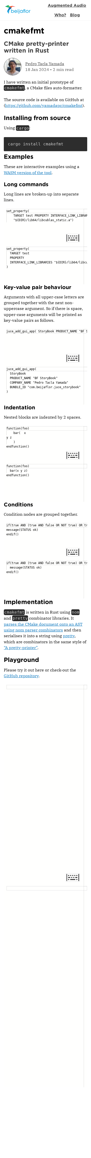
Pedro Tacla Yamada (44, 63)
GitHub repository (21, 675)
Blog (75, 15)
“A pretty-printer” (20, 647)
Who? (60, 15)
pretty (69, 635)
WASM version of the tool (28, 172)
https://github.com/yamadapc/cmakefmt (43, 105)
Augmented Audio (67, 5)
